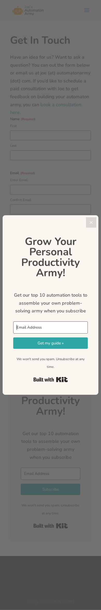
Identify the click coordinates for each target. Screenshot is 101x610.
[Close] (91, 222)
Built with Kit (50, 379)
